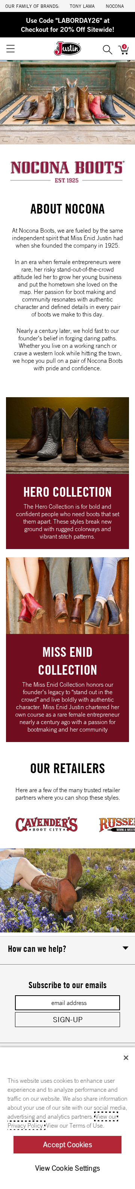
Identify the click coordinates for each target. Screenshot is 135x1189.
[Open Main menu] (10, 48)
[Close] (126, 1057)
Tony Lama (82, 6)
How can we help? (37, 948)
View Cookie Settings (67, 1168)
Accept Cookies (67, 1144)
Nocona (115, 6)
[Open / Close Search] (107, 48)
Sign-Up (67, 1019)
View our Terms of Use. (75, 1125)
